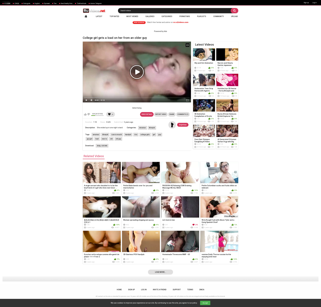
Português (26, 3)
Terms (190, 290)
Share (171, 114)
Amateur (142, 128)
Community (218, 16)
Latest (99, 16)
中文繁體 (7, 3)
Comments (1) (182, 114)
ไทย (55, 3)
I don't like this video (88, 114)
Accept (205, 303)
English (37, 3)
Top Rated (114, 16)
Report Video (160, 114)
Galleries (149, 16)
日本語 (17, 3)
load (97, 139)
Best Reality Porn (66, 3)
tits (135, 134)
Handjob (128, 134)
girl (154, 134)
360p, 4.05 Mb (102, 146)
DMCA (201, 290)
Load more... (160, 272)
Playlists (201, 16)
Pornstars (184, 16)
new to (104, 139)
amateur (96, 134)
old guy (118, 139)
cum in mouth (116, 134)
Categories (167, 16)
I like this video (85, 114)
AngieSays (183, 125)
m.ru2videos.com (180, 22)
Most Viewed (132, 16)
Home (86, 16)
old (111, 139)
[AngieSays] (172, 125)
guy (159, 134)
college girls (145, 134)
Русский (47, 3)
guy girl (89, 139)
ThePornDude (81, 3)
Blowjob (152, 128)
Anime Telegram (96, 3)
